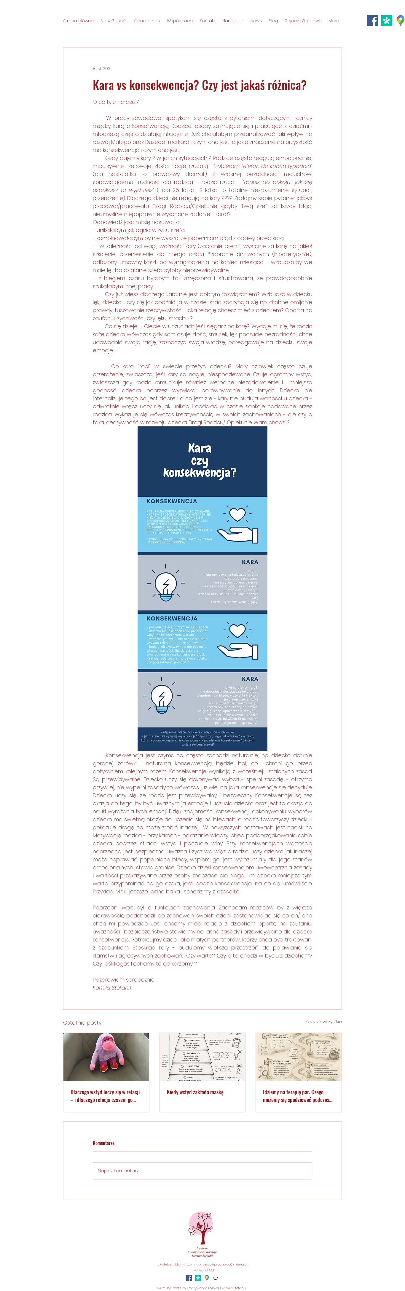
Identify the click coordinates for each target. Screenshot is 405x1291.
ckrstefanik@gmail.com (176, 1264)
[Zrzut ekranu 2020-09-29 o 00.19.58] (207, 1278)
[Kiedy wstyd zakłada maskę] (202, 1057)
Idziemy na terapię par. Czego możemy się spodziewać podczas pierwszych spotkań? (296, 1095)
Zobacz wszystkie (323, 1022)
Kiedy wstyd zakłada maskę (195, 1092)
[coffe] (216, 1278)
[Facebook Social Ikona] (372, 20)
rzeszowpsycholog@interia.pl (224, 1264)
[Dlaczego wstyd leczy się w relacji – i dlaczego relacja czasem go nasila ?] (106, 1057)
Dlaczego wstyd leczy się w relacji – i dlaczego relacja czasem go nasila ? (105, 1095)
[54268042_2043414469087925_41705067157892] (386, 20)
